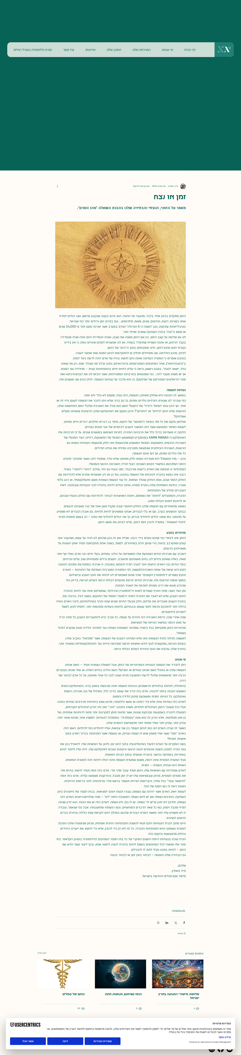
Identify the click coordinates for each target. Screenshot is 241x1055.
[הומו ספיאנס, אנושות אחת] (120, 974)
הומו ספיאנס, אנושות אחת (123, 994)
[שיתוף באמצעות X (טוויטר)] (175, 922)
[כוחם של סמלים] (63, 974)
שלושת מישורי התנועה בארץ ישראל (178, 996)
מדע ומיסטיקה (178, 910)
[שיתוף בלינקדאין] (166, 922)
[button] (167, 49)
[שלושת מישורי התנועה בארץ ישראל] (177, 974)
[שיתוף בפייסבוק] (184, 922)
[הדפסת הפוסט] (158, 922)
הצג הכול (42, 953)
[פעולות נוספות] (57, 186)
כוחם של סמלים (73, 994)
